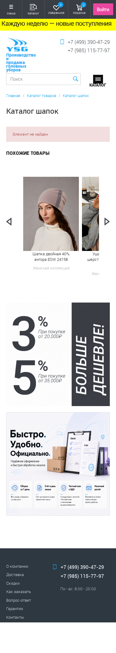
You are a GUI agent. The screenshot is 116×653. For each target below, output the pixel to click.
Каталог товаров (41, 95)
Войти (103, 9)
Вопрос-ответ (18, 600)
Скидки (12, 583)
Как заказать (18, 591)
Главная (13, 95)
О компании (17, 566)
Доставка (15, 574)
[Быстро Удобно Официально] (58, 464)
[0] (56, 7)
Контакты (15, 617)
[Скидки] (58, 354)
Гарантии (14, 608)
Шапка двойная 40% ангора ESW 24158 (51, 256)
